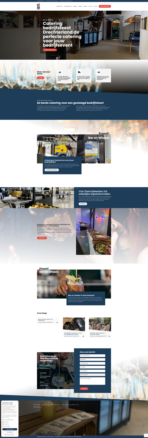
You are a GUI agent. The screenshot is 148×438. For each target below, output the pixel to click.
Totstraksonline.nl (77, 436)
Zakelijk (80, 6)
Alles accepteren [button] (9, 429)
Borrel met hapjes (99, 420)
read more (57, 322)
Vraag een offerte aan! (50, 49)
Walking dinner (99, 424)
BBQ (96, 421)
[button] (9, 435)
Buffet (97, 423)
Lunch (97, 419)
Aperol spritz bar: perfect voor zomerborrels (45, 320)
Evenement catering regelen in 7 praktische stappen (97, 333)
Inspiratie (75, 6)
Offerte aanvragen (105, 6)
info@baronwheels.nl (41, 425)
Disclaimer (64, 436)
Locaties (58, 427)
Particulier (85, 6)
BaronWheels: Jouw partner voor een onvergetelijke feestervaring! (73, 333)
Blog (57, 425)
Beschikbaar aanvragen (51, 170)
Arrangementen (67, 6)
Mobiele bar (59, 6)
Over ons (90, 6)
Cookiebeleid (58, 436)
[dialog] (9, 419)
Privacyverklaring (50, 436)
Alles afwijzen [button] (10, 432)
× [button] (17, 401)
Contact (95, 6)
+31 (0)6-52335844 (41, 422)
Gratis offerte (42, 237)
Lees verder (7, 417)
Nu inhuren (82, 203)
